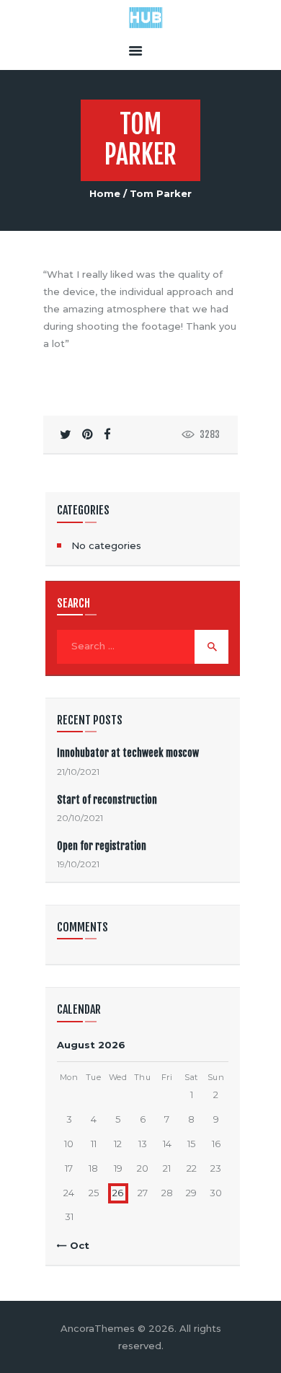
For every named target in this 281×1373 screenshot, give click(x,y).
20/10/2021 (80, 817)
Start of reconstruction (107, 800)
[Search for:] (142, 646)
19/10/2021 (78, 864)
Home (104, 193)
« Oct (75, 1245)
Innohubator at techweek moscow (128, 753)
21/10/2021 (78, 771)
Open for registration (101, 846)
